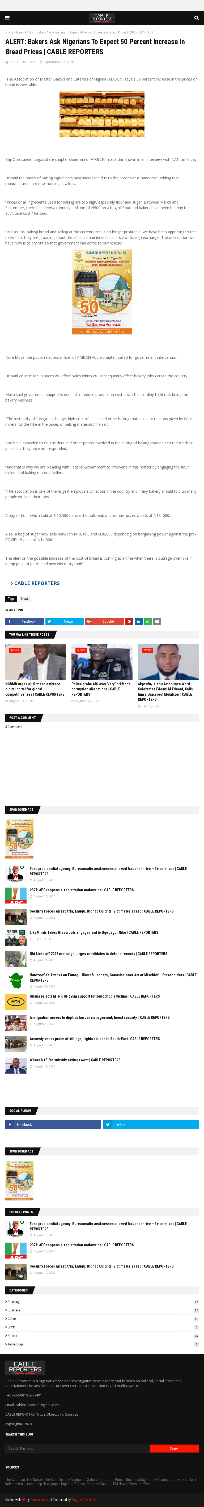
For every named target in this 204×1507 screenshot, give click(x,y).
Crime (103, 1319)
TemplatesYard (40, 1500)
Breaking (103, 1302)
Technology (102, 1344)
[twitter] (151, 1124)
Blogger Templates (83, 1500)
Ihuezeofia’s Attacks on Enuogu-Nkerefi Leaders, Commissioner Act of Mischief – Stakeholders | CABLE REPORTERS (113, 977)
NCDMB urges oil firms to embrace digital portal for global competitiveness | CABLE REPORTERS (35, 689)
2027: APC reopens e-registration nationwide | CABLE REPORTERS (82, 890)
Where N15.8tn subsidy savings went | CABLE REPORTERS (75, 1060)
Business (103, 1310)
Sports (103, 1336)
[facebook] (53, 1124)
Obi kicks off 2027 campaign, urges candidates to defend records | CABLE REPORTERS (98, 954)
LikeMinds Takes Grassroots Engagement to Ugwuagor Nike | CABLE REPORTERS (94, 932)
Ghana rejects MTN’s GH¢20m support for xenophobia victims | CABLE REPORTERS (95, 996)
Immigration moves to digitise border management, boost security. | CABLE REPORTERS (100, 1017)
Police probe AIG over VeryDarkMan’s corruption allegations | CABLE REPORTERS (101, 689)
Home (9, 32)
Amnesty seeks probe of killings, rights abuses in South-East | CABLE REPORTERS (95, 1039)
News (20, 32)
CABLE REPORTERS (22, 62)
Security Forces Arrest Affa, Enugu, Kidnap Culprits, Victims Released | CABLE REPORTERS (102, 911)
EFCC (102, 1327)
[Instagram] (53, 1136)
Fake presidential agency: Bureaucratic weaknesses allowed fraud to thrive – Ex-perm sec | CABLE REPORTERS (108, 871)
